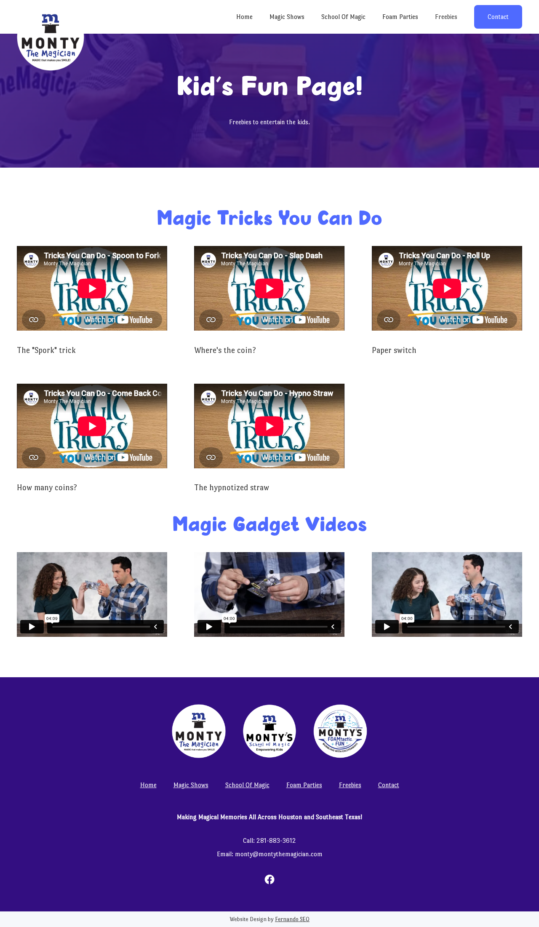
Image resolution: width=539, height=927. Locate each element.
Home (244, 16)
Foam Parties (400, 16)
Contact (498, 16)
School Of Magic (343, 16)
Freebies (446, 16)
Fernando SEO (292, 919)
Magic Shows (287, 16)
